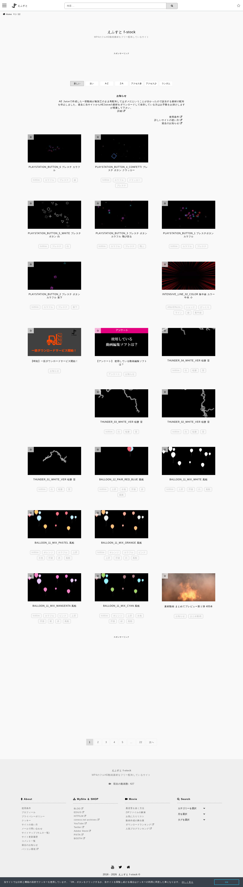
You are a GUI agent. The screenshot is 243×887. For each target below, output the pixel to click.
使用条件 (174, 117)
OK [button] (226, 882)
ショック (190, 307)
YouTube (79, 823)
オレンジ (48, 552)
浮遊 (133, 489)
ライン (178, 312)
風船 (121, 495)
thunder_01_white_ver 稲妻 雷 (54, 479)
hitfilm (36, 180)
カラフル (49, 180)
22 (140, 742)
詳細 (119, 111)
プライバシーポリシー (33, 816)
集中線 (198, 312)
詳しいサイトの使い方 (166, 120)
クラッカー (135, 180)
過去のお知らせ (170, 123)
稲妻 (194, 370)
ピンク (142, 552)
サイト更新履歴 (30, 837)
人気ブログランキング (138, 828)
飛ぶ (142, 246)
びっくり (204, 307)
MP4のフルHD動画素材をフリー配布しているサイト (121, 772)
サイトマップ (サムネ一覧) (36, 833)
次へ (151, 742)
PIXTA (77, 834)
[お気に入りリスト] (239, 6)
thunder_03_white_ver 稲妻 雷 (121, 422)
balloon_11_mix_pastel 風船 (54, 542)
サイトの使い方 (30, 824)
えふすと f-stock (121, 32)
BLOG (77, 808)
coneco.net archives (85, 820)
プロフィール (29, 812)
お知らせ (54, 371)
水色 (124, 489)
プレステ (64, 180)
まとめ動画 (196, 616)
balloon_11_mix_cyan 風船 (121, 606)
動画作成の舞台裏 (135, 820)
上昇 (114, 489)
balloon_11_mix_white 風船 (189, 479)
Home (9, 14)
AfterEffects (174, 307)
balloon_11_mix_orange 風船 (121, 542)
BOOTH (78, 838)
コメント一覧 (29, 841)
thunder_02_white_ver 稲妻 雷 (188, 422)
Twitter (78, 827)
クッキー (26, 820)
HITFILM (79, 816)
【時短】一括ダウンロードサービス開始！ (54, 361)
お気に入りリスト (135, 816)
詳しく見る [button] (187, 882)
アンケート (114, 374)
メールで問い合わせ (32, 828)
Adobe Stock (81, 831)
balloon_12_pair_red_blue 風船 (121, 479)
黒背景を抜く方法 (135, 808)
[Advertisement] (121, 63)
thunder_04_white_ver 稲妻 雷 (188, 360)
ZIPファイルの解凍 (136, 812)
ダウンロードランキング (139, 824)
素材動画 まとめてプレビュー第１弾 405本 (188, 606)
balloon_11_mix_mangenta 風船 (54, 606)
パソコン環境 (29, 849)
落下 (75, 307)
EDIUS (78, 812)
